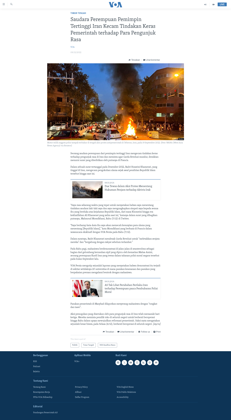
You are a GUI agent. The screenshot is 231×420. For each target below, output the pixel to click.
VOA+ (77, 361)
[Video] (214, 5)
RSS (35, 361)
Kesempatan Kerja (41, 392)
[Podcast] (149, 362)
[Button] (134, 60)
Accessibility (122, 397)
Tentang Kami (39, 387)
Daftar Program (82, 397)
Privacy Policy (81, 387)
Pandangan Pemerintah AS (45, 413)
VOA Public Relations (126, 392)
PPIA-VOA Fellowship (42, 397)
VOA (72, 47)
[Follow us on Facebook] (118, 362)
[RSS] (143, 362)
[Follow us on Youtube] (130, 362)
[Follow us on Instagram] (137, 362)
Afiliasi (78, 392)
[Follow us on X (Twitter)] (124, 362)
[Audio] (205, 5)
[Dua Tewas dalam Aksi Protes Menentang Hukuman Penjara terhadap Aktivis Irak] (87, 189)
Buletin (36, 372)
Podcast (36, 366)
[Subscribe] (156, 362)
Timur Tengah (78, 13)
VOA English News (125, 387)
